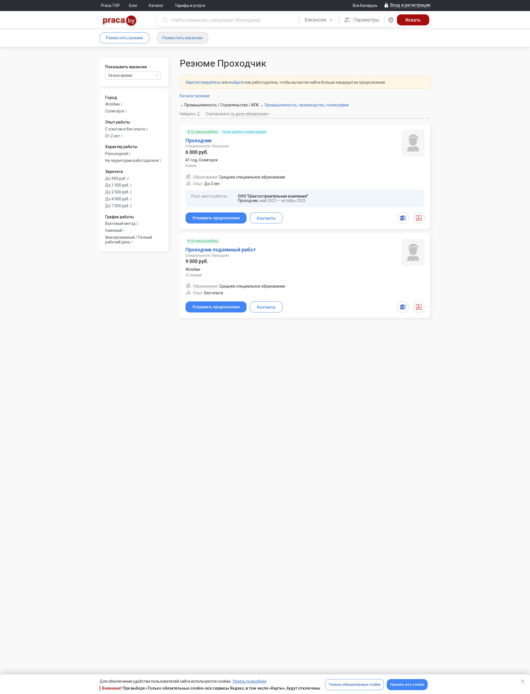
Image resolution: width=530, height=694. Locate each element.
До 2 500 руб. (117, 192)
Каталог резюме (195, 96)
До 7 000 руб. (117, 206)
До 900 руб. (115, 178)
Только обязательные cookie (354, 684)
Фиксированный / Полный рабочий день (128, 239)
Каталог (156, 5)
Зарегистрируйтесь (203, 82)
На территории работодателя (132, 160)
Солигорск (114, 111)
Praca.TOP (110, 5)
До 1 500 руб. (117, 185)
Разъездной (116, 153)
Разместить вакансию (182, 38)
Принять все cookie (407, 684)
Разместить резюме (124, 38)
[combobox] (319, 20)
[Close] (522, 681)
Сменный (113, 230)
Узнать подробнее (249, 681)
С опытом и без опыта (125, 129)
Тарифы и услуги (190, 5)
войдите (236, 82)
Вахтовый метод (120, 223)
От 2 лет (112, 136)
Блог (133, 5)
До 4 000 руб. (117, 199)
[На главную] (120, 21)
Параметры (366, 20)
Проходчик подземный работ (221, 250)
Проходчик (199, 140)
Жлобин (112, 104)
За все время (120, 75)
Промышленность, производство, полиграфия (306, 105)
